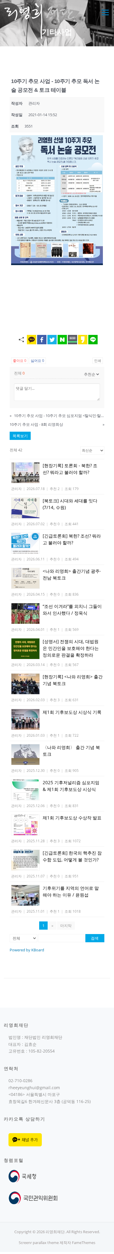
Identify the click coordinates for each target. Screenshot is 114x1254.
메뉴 (104, 12)
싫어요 (37, 360)
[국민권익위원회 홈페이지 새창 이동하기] (33, 1197)
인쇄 (97, 360)
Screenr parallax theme (39, 1242)
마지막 (66, 925)
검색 (95, 938)
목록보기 (20, 435)
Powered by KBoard (27, 950)
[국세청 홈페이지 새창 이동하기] (23, 1176)
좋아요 (19, 360)
